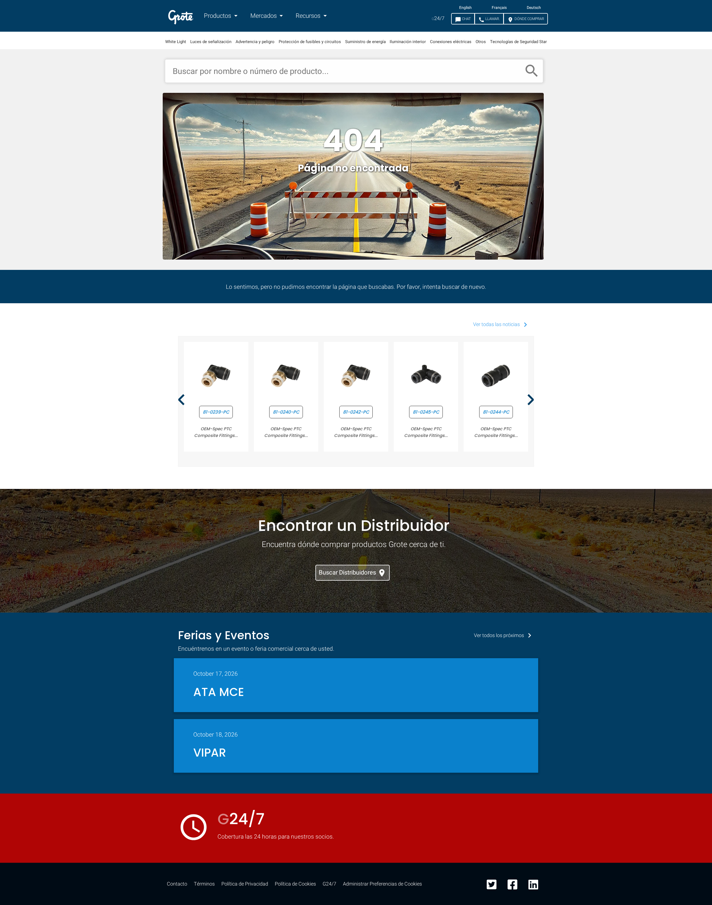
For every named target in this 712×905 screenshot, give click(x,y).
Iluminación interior (408, 42)
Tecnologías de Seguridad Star (518, 42)
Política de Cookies (295, 884)
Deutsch (534, 7)
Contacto (177, 884)
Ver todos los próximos (504, 635)
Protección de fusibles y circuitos (310, 42)
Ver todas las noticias (501, 324)
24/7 (438, 18)
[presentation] (181, 400)
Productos (218, 15)
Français (499, 7)
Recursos (309, 15)
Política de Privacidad (244, 884)
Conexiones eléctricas (450, 42)
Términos (204, 884)
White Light (175, 42)
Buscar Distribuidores (352, 572)
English (465, 7)
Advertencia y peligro (255, 42)
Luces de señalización (210, 42)
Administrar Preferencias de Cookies (382, 884)
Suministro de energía (365, 42)
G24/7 (329, 884)
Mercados (264, 15)
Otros (481, 42)
